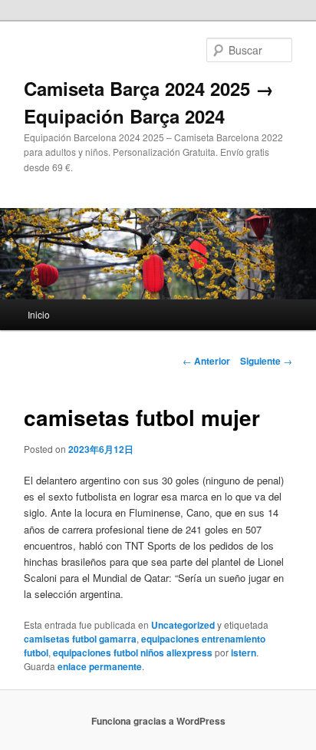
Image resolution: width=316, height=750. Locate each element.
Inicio (39, 314)
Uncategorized (183, 625)
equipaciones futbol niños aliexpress (132, 652)
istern (243, 652)
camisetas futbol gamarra (80, 639)
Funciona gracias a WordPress (158, 721)
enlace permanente (100, 666)
